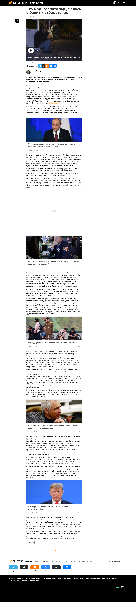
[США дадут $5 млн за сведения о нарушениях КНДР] (54, 328)
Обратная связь (34, 580)
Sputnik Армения (32, 62)
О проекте (12, 578)
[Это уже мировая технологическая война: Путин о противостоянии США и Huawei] (54, 130)
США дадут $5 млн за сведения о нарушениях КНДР (52, 342)
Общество (72, 561)
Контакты (20, 578)
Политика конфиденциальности (51, 578)
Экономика (63, 561)
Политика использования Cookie (73, 578)
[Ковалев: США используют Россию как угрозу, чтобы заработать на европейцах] (54, 411)
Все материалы (35, 73)
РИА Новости (54, 103)
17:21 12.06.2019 (31, 16)
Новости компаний (14, 580)
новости (38, 561)
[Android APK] (121, 587)
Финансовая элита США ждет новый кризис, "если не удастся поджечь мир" (53, 263)
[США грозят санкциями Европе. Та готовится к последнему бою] (54, 492)
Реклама (24, 580)
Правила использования (32, 578)
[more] (79, 150)
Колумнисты (30, 542)
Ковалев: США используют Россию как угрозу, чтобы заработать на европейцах (53, 426)
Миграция (81, 561)
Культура (90, 561)
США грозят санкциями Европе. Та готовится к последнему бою (50, 507)
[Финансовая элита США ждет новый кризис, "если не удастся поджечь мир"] (54, 247)
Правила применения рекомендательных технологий (101, 578)
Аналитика (116, 561)
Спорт (97, 561)
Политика (47, 561)
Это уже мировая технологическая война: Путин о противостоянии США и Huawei (51, 145)
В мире (54, 561)
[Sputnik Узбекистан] (19, 5)
